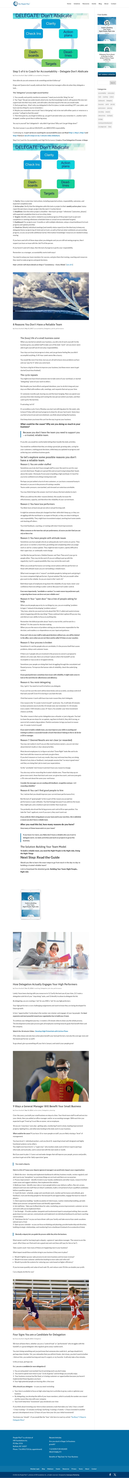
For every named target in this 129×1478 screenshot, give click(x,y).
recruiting (101, 112)
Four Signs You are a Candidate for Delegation (39, 1334)
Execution (101, 104)
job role (50, 988)
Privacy (74, 1469)
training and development (105, 123)
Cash (99, 97)
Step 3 (82, 133)
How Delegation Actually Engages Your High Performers (45, 984)
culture (111, 97)
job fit (53, 328)
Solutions (77, 4)
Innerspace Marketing (72, 1475)
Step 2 (76, 133)
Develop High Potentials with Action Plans (51, 1031)
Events (94, 4)
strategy (100, 119)
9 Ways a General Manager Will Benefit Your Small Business (47, 1106)
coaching (37, 988)
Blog (100, 4)
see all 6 (70, 265)
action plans (37, 1110)
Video (109, 126)
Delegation (46, 75)
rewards (108, 112)
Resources (86, 4)
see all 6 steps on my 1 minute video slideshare (42, 136)
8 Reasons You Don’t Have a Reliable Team (37, 324)
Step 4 (15, 136)
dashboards (101, 100)
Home (69, 4)
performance (60, 328)
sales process (101, 115)
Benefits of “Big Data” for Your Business (63, 1457)
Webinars (50, 1469)
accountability (37, 75)
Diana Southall (19, 75)
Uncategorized (102, 126)
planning (52, 1110)
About (106, 4)
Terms (81, 1469)
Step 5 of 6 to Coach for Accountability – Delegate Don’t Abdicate (50, 71)
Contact (113, 4)
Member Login (34, 1469)
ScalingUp (109, 115)
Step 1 (71, 133)
